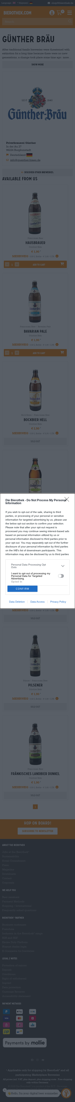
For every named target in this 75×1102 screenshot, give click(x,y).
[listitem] (37, 565)
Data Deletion (17, 601)
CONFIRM (22, 588)
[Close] (67, 500)
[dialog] (37, 551)
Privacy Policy (58, 601)
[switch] (61, 576)
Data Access (37, 601)
